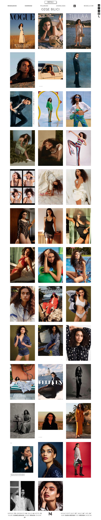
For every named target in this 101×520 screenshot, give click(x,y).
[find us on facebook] (99, 8)
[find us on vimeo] (99, 11)
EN (99, 5)
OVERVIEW (28, 6)
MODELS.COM (88, 6)
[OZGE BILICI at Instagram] (75, 6)
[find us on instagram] (99, 14)
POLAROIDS (44, 6)
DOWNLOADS (60, 6)
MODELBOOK (12, 6)
